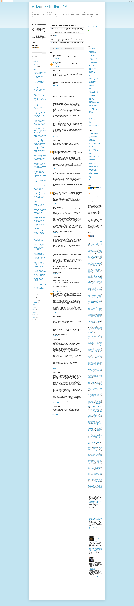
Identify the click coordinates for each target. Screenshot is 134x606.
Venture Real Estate (91, 479)
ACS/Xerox (92, 243)
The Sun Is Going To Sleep (39, 222)
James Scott (96, 358)
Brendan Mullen (98, 264)
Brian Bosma (90, 265)
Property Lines (91, 108)
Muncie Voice (91, 96)
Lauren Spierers (98, 378)
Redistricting (98, 437)
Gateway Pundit (92, 65)
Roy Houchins (92, 448)
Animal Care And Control (97, 246)
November (36, 62)
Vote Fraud (97, 481)
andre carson (99, 244)
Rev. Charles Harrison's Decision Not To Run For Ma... (39, 172)
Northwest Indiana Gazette (94, 102)
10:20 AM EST (56, 58)
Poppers (98, 430)
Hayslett (98, 336)
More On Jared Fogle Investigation (38, 228)
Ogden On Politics (92, 104)
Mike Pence (96, 404)
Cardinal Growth (90, 271)
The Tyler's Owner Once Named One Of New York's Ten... (40, 111)
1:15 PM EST (55, 136)
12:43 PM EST (56, 85)
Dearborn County (91, 301)
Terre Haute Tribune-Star (93, 173)
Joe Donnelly (99, 363)
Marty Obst (90, 396)
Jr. (88, 371)
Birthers (89, 262)
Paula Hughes (90, 424)
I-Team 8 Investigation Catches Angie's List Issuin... (40, 133)
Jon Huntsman (91, 370)
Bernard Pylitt (99, 257)
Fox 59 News (91, 146)
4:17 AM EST (55, 412)
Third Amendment (91, 469)
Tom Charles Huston (91, 475)
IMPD (101, 341)
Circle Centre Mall (97, 281)
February (36, 300)
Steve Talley (93, 461)
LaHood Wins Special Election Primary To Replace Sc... (39, 258)
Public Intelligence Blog (93, 109)
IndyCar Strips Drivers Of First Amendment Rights (39, 148)
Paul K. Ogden (56, 62)
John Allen (99, 365)
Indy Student (91, 84)
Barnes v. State (99, 253)
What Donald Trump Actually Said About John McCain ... (39, 164)
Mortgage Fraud (98, 409)
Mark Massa (91, 393)
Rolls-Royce (95, 447)
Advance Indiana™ (49, 6)
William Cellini (100, 486)
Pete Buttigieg (98, 425)
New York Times (92, 163)
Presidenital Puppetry (93, 106)
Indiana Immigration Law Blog (94, 78)
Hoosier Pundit (92, 72)
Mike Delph (98, 403)
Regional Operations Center (94, 438)
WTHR (90, 179)
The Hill (90, 174)
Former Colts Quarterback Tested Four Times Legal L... (40, 116)
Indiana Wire (91, 154)
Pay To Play (96, 424)
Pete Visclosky (90, 427)
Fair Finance (97, 321)
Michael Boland (90, 401)
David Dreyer (91, 296)
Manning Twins (95, 385)
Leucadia (98, 379)
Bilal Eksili (94, 259)
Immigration (97, 341)
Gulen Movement (96, 335)
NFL (98, 414)
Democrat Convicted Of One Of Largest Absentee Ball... (40, 285)
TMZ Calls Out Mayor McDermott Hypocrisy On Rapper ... (39, 95)
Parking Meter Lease (91, 421)
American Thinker (92, 52)
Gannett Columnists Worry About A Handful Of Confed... (40, 118)
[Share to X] (71, 48)
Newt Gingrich (93, 414)
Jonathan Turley (92, 88)
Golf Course (96, 331)
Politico (90, 167)
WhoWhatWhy (91, 126)
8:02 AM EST (55, 368)
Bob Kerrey (99, 262)
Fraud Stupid (91, 64)
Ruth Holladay (91, 114)
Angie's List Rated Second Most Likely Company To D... (40, 210)
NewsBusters (91, 98)
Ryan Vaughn (97, 450)
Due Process (98, 309)
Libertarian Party (90, 381)
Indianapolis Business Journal (94, 156)
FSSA (90, 328)
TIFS (97, 470)
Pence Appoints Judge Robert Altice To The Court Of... (39, 178)
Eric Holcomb (97, 316)
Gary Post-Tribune (92, 149)
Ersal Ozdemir (97, 318)
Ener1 (94, 315)
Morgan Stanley (92, 409)
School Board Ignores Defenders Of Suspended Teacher (95, 502)
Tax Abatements (98, 467)
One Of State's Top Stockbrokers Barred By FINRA (40, 113)
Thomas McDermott (98, 469)
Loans (94, 383)
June (35, 294)
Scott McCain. (93, 454)
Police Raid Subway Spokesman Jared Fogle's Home (39, 263)
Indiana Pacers (95, 344)
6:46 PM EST (55, 324)
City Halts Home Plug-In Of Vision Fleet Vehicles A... (39, 251)
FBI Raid (96, 322)
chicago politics (94, 277)
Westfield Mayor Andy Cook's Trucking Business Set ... (39, 141)
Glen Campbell (98, 329)
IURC (92, 352)
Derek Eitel (91, 304)
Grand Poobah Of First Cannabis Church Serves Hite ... (39, 288)
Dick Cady (97, 304)
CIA (98, 278)
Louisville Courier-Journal (94, 162)
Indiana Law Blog (92, 79)
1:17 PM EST (55, 146)
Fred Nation (95, 327)
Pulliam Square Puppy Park (39, 146)
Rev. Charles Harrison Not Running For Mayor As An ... (39, 197)
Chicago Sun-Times (93, 136)
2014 (34, 304)
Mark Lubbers (99, 391)
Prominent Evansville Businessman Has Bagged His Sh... (39, 76)
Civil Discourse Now (93, 58)
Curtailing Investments (97, 290)
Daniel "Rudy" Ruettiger (97, 294)
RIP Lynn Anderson (37, 70)
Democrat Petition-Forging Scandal (95, 302)
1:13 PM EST (55, 118)
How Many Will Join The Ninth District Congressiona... (39, 192)
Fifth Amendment (95, 323)
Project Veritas (95, 431)
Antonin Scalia (90, 249)
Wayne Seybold (91, 485)
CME (101, 284)
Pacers (97, 418)
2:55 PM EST (55, 232)
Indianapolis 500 (91, 349)
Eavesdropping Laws (92, 314)
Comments (92, 196)
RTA (97, 448)
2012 (34, 307)
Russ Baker (91, 112)
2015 (34, 59)
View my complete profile (92, 26)
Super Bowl (91, 463)
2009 (34, 312)
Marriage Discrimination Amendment (94, 394)
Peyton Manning (91, 428)
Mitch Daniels (97, 406)
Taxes (89, 468)
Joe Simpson (94, 365)
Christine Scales (92, 278)
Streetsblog (91, 118)
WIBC (95, 486)
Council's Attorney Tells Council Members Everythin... (40, 144)
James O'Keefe (91, 357)
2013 (34, 306)
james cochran (95, 355)
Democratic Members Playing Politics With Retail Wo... (39, 207)
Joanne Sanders (96, 362)
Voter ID (95, 482)
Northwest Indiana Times (93, 166)
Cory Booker (99, 289)
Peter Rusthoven (98, 427)
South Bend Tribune (93, 170)
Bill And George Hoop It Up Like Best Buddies (40, 243)
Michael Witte (98, 402)
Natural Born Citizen (97, 411)
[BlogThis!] (69, 48)
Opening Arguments (93, 105)
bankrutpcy (99, 252)
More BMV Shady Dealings (39, 128)
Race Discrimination (96, 434)
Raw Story (91, 111)
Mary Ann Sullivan (96, 396)
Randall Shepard (99, 435)
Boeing (89, 263)
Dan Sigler (97, 293)
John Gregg (95, 368)
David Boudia (100, 295)
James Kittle (93, 356)
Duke (100, 310)
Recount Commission (93, 436)
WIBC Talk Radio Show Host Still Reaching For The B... (39, 93)
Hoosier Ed (91, 71)
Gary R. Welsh (56, 149)
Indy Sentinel (91, 82)
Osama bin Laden (91, 418)
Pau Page (97, 422)
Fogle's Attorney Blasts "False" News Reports (39, 221)
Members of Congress (91, 400)
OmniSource (98, 417)
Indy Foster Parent (92, 81)
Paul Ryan (99, 423)
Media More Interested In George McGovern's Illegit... (39, 85)
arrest (96, 251)
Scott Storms (99, 454)
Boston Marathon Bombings (97, 263)
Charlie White (97, 276)
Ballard (94, 252)
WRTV (90, 177)
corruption (93, 289)
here (56, 35)
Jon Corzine (100, 369)
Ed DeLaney (99, 314)
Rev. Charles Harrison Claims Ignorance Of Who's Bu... (39, 268)
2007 (34, 315)
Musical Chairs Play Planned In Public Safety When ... (40, 121)
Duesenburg (95, 310)
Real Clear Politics (92, 169)
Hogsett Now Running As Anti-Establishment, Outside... (39, 79)
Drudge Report (92, 140)
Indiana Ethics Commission (94, 342)
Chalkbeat (91, 56)
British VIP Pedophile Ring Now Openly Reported (40, 131)
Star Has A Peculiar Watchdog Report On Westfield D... (39, 275)
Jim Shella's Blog (92, 86)
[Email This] (68, 48)
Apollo (97, 249)
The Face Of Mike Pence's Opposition (39, 292)
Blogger (72, 596)
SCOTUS (90, 115)
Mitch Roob (94, 408)
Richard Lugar (95, 442)
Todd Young (99, 474)
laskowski (100, 377)
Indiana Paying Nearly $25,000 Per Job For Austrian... (40, 82)
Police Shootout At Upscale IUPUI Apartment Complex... (39, 126)
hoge (100, 338)
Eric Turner (95, 317)
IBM (101, 339)
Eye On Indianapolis (93, 62)
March (35, 299)
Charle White (99, 275)
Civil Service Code (95, 283)
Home (67, 416)
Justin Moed (97, 372)
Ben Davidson (97, 256)
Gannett (94, 328)
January (35, 302)
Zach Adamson (95, 488)
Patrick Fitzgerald (91, 422)
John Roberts (95, 369)
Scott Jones (97, 453)
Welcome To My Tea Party (94, 125)
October (35, 64)
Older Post (81, 416)
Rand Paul (93, 435)
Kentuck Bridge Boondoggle (92, 375)
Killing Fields (91, 376)
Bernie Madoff (90, 258)
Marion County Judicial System (95, 390)
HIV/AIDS (96, 338)
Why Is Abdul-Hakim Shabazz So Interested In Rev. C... (39, 240)
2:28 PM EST (55, 203)
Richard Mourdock (92, 443)
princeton (89, 431)
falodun (89, 322)
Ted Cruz (92, 468)
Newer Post (53, 416)
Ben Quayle (93, 257)
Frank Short (94, 326)
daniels (89, 295)
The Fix (90, 121)
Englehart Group (99, 315)
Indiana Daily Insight (93, 152)
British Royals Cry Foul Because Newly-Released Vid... (40, 156)
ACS (101, 241)
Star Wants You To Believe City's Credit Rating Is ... (40, 87)
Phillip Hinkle (99, 428)
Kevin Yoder (100, 375)
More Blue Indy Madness (38, 276)
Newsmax (91, 165)
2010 (34, 311)
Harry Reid (93, 336)
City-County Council (96, 282)
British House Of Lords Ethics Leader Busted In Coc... (39, 124)
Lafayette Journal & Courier (94, 160)
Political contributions (97, 429)
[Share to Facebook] (72, 48)
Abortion (97, 241)
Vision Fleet (100, 480)
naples (89, 410)
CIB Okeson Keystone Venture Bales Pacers (95, 280)
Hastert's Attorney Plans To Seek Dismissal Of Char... (40, 205)
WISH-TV (90, 176)
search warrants (91, 455)
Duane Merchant (91, 309)
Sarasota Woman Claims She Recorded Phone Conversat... (39, 248)
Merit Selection (98, 400)
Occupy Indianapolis (97, 416)
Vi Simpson (94, 480)
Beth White (97, 258)
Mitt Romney (99, 408)
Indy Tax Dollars (92, 85)
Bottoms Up (92, 264)
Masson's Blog (91, 94)
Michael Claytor (98, 401)
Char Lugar (93, 275)
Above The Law (92, 48)
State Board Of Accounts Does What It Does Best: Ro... (39, 236)
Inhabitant (100, 351)
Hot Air (90, 75)
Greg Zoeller (95, 334)
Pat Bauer (99, 421)
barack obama (91, 253)
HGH (99, 337)
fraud (90, 327)
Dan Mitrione (91, 293)
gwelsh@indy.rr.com (35, 41)
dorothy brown (95, 308)
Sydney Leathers (93, 466)
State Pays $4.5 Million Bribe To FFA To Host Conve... (40, 200)
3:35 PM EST (55, 273)
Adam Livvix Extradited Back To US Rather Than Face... (40, 260)
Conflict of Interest (91, 287)
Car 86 (100, 270)
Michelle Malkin (92, 95)
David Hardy (97, 296)
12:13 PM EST (56, 77)
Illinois (93, 341)
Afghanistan (99, 243)
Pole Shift (89, 429)
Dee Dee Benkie (98, 301)
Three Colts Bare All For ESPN (39, 266)
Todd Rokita (94, 474)
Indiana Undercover (98, 348)
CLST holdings (96, 284)
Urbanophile (91, 124)
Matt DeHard (96, 397)
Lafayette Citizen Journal (93, 91)
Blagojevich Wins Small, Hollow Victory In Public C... (40, 153)
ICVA (90, 341)
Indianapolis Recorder (93, 157)
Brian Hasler (96, 265)
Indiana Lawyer (92, 153)
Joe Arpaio (93, 363)
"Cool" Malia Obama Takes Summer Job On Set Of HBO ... (40, 271)
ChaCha (89, 275)
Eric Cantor (91, 316)
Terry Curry (98, 468)
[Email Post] (66, 48)
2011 (34, 309)
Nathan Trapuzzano (94, 410)
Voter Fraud (90, 482)
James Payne (98, 357)
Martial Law (99, 395)
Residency (90, 441)
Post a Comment (55, 414)
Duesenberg (90, 310)
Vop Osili (91, 481)
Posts (91, 193)
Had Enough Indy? (92, 68)
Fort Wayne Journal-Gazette (94, 143)
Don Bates (90, 307)
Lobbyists (97, 383)
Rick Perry (90, 444)
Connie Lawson (98, 287)
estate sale (99, 320)
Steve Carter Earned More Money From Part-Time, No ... (40, 103)
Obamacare (95, 415)
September (36, 66)
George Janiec (99, 328)
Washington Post (92, 180)
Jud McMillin (93, 371)
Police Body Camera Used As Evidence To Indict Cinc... (39, 90)
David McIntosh (95, 297)
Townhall (90, 122)
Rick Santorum (96, 444)
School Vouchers (91, 453)
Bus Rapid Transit (96, 269)
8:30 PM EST (55, 335)
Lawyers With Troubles (93, 92)
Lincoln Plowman (91, 382)
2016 (34, 58)
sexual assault (90, 457)
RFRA (96, 441)
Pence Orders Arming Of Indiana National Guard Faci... (40, 167)
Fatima (93, 322)
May (35, 295)
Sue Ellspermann (99, 462)
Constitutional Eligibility (92, 288)
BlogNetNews (91, 54)
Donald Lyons (95, 307)
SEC (96, 455)
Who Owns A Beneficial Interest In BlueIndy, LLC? (40, 136)
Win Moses (92, 487)
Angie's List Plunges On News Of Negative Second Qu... (39, 151)
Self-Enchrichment (98, 456)
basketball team (90, 256)
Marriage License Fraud (92, 395)
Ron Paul (100, 447)
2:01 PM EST (55, 187)
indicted (89, 351)
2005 (34, 319)
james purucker (90, 358)
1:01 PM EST (55, 98)
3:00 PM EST (55, 249)
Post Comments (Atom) (59, 418)
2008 (34, 314)
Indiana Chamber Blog (93, 76)
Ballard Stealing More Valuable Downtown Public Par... (40, 194)
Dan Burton (90, 291)
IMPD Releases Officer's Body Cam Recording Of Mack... (39, 245)
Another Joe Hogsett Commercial (38, 213)
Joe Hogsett (90, 364)
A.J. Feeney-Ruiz (91, 241)
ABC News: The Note (93, 132)
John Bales (90, 366)
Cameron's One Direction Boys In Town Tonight (40, 73)
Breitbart (90, 135)
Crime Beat (90, 290)
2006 (34, 317)
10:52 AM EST (56, 402)
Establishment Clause (91, 320)
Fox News (91, 147)
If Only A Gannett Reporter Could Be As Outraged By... (39, 105)
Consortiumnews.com (93, 137)
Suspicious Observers (93, 172)
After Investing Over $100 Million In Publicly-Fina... (39, 189)
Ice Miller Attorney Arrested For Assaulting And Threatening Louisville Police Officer (98, 539)
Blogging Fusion (92, 55)
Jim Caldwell (90, 362)
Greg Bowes (99, 332)
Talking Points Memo (93, 119)
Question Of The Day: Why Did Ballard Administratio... (39, 161)
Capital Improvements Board (93, 270)
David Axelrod (94, 295)
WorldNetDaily (91, 182)
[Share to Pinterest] (73, 48)
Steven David (99, 461)
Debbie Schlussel (92, 61)
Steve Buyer (90, 460)
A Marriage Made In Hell (38, 237)
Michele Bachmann (91, 403)
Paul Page (94, 423)
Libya (100, 381)
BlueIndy (93, 262)
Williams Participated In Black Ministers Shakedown (97, 559)
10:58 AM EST (56, 66)
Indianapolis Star (92, 159)
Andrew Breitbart (94, 245)
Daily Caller (91, 59)
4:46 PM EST (55, 287)
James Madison (99, 356)
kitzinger (96, 376)
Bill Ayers (98, 259)
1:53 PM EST (55, 168)
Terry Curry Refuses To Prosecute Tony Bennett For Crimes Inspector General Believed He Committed (95, 549)
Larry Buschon (95, 377)
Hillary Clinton (90, 338)
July (35, 69)
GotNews (90, 66)
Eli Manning (90, 315)
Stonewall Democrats (91, 462)
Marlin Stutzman (98, 393)
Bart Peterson (98, 255)
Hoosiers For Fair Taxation (94, 74)
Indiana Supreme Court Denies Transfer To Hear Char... (40, 184)
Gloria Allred (90, 331)
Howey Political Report (93, 150)
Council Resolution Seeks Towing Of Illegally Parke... (39, 233)
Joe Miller (97, 364)
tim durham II (96, 472)
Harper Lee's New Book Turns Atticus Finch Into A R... (39, 230)
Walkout (99, 482)
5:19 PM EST (55, 312)
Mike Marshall (90, 404)
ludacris (94, 384)
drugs (100, 308)
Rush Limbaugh (95, 449)
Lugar (98, 384)
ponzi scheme (91, 430)
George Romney (92, 329)
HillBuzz (90, 69)
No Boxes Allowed (92, 99)
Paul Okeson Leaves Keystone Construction (40, 202)
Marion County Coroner (92, 388)
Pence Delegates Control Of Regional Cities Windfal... (39, 186)
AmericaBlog (91, 51)
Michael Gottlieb (91, 402)
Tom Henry (97, 475)
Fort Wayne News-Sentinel (94, 144)
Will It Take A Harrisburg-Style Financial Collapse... (39, 159)
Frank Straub (99, 326)
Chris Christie (100, 277)
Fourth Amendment (98, 324)
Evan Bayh (90, 321)
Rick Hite (99, 443)
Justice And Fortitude (93, 89)
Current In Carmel (92, 139)
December (36, 61)
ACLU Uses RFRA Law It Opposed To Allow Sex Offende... (38, 279)
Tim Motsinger (95, 473)
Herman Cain (94, 337)
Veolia (90, 480)
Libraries (96, 381)
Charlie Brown (90, 276)
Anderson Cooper (91, 244)
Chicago (89, 277)
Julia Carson (99, 371)
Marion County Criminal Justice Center (95, 389)
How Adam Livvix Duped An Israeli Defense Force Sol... (39, 169)
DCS (100, 300)
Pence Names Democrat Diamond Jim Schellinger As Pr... (40, 99)
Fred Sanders (100, 327)
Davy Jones (95, 300)
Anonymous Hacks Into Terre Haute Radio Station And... (39, 215)
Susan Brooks (98, 463)
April (35, 297)
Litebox (98, 382)
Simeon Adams (98, 457)
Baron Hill (91, 255)
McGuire (101, 397)
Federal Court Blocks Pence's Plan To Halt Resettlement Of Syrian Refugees (95, 519)
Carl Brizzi (97, 271)
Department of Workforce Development (96, 303)
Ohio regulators (91, 417)
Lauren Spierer (91, 378)
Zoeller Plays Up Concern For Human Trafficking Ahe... (39, 139)
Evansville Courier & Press (94, 142)
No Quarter (91, 101)
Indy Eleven (94, 351)
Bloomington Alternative (93, 133)
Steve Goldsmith (96, 460)
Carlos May (96, 272)
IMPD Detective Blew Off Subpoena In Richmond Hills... (39, 254)
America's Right (92, 49)
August (35, 67)
